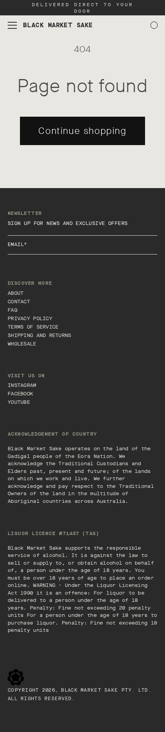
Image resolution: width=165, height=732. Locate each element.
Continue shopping (82, 131)
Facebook (20, 393)
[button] (12, 25)
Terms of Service (33, 327)
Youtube (19, 402)
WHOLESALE (22, 343)
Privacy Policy (30, 318)
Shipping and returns (39, 335)
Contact (19, 301)
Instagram (22, 385)
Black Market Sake (89, 690)
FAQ (12, 310)
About (15, 293)
